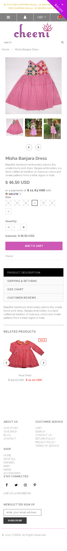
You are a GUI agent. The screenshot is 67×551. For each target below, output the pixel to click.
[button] (33, 192)
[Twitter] (16, 485)
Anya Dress (25, 375)
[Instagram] (25, 485)
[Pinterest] (35, 485)
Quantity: (11, 221)
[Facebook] (7, 485)
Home (5, 49)
